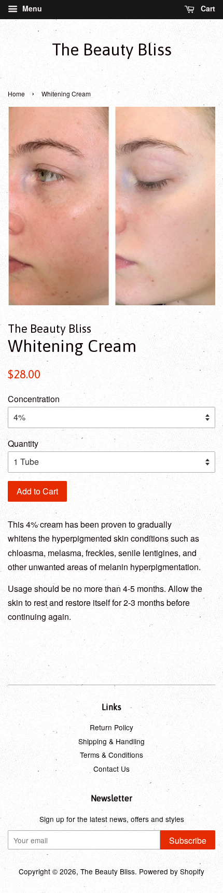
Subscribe (187, 840)
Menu (31, 8)
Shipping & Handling (111, 741)
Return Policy (111, 727)
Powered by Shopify (171, 871)
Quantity (23, 443)
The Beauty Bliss (112, 49)
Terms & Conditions (111, 754)
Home (16, 93)
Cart (207, 8)
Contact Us (111, 768)
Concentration (34, 399)
